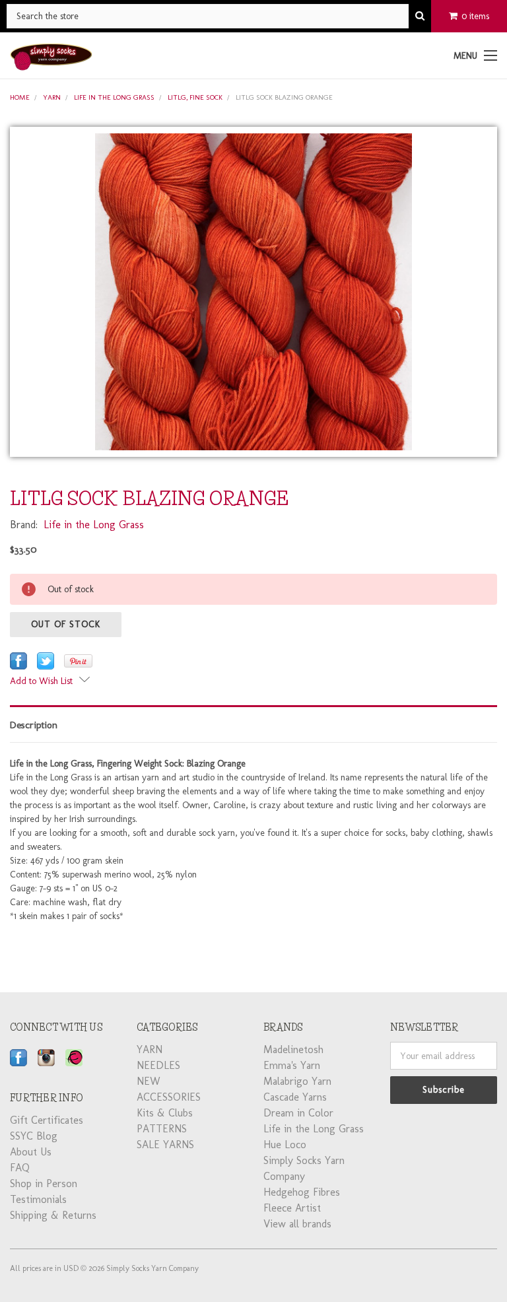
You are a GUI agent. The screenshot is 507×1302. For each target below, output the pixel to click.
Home (20, 97)
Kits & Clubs (165, 1113)
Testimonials (38, 1199)
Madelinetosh (293, 1049)
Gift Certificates (46, 1120)
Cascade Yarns (295, 1097)
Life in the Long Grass (114, 97)
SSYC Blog (33, 1136)
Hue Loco (284, 1144)
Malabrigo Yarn (297, 1081)
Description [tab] (33, 725)
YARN (52, 97)
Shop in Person (43, 1183)
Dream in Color (298, 1113)
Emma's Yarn (291, 1065)
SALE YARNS (165, 1144)
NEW (148, 1081)
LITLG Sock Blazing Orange (284, 97)
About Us (30, 1152)
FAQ (20, 1167)
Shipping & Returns (53, 1215)
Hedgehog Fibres (301, 1192)
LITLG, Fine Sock (195, 97)
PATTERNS (162, 1128)
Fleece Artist (292, 1208)
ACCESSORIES (169, 1097)
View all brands (297, 1223)
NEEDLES (158, 1065)
